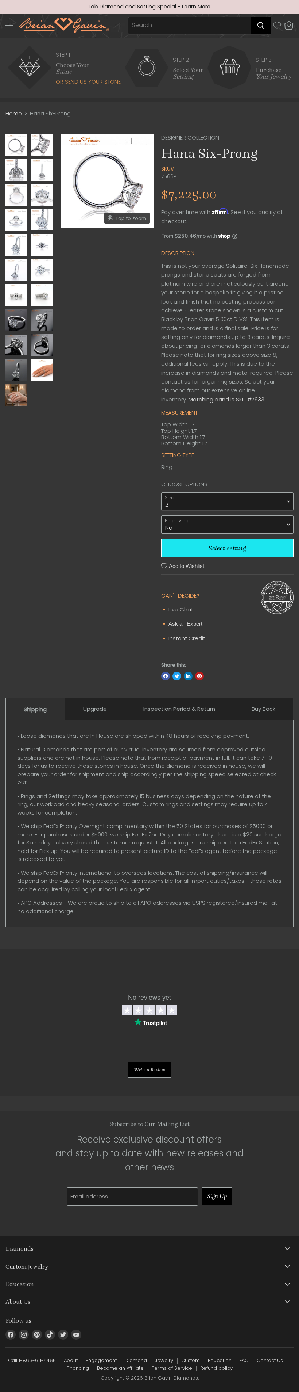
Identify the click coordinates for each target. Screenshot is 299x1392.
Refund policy (216, 1368)
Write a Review (149, 1070)
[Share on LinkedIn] (188, 676)
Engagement (101, 1360)
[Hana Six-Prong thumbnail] (16, 145)
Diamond (136, 1360)
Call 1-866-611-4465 (32, 1360)
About (71, 1360)
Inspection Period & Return (179, 709)
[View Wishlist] (277, 25)
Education (220, 1360)
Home (13, 113)
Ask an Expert (185, 624)
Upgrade (95, 709)
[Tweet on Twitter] (176, 676)
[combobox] (189, 25)
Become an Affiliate (120, 1368)
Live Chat (180, 609)
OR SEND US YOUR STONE (88, 82)
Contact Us (270, 1360)
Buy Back (263, 709)
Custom (190, 1360)
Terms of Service (172, 1368)
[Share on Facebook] (165, 676)
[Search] (261, 25)
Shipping (35, 709)
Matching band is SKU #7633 (226, 399)
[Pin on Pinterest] (199, 676)
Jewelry (164, 1360)
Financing (77, 1368)
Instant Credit (186, 638)
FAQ (244, 1360)
